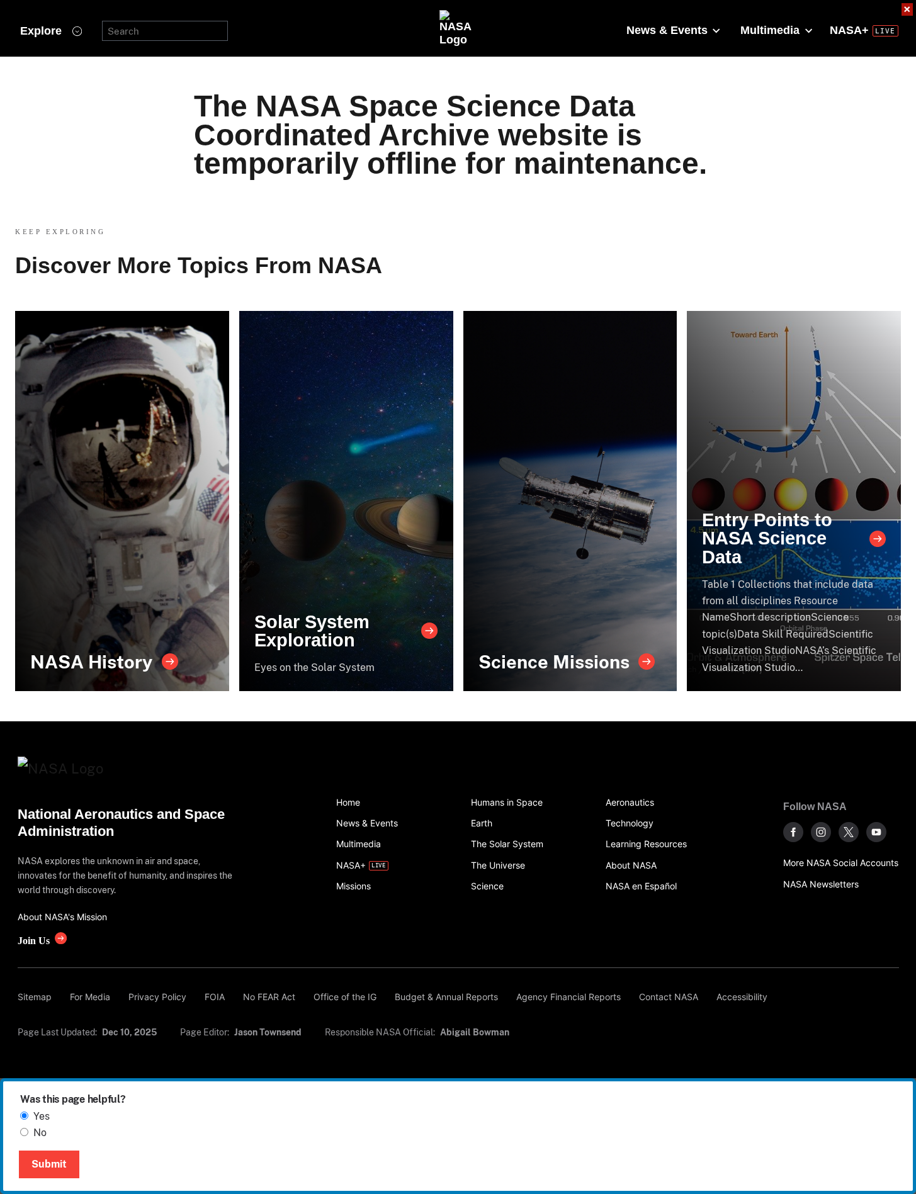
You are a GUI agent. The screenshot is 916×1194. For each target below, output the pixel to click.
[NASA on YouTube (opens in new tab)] (876, 832)
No (40, 1133)
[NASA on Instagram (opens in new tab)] (821, 832)
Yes (41, 1116)
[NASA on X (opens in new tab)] (849, 832)
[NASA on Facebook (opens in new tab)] (793, 832)
